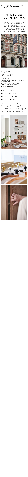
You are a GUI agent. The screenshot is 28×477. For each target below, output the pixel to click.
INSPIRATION (9, 5)
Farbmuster (17, 28)
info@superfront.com (7, 74)
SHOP (2, 5)
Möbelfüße (21, 29)
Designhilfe (23, 5)
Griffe (13, 29)
